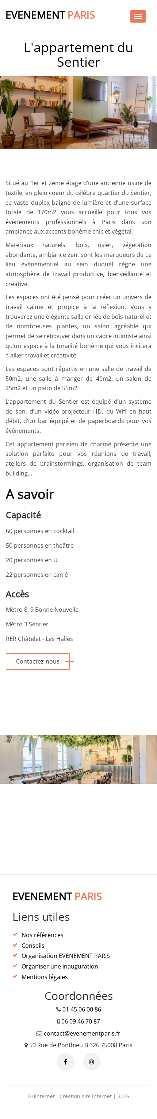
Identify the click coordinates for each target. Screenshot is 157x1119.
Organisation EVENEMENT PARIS (66, 956)
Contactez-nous (38, 661)
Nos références (43, 935)
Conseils (33, 946)
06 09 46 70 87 (80, 1021)
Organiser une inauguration (60, 966)
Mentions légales (45, 977)
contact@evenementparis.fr (82, 1033)
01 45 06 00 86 (81, 1009)
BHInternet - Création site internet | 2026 (78, 1096)
